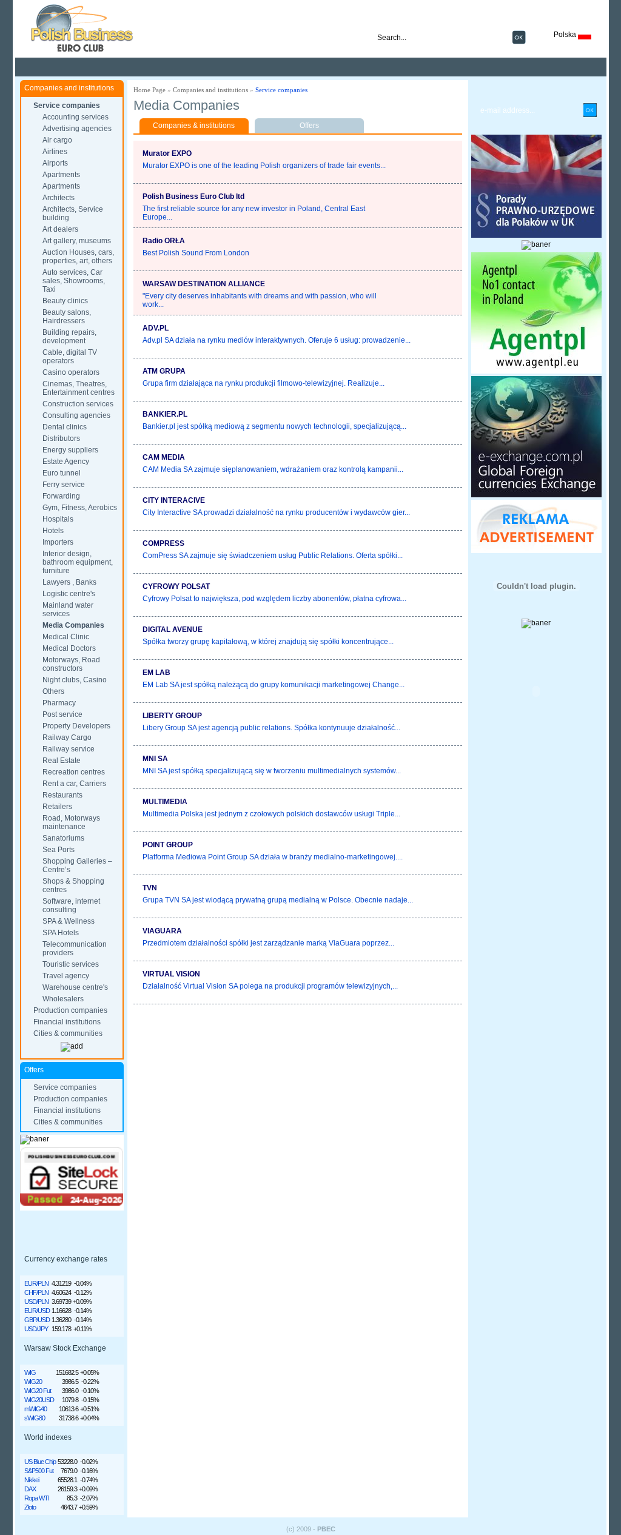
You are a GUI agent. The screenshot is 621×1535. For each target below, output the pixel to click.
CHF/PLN (36, 1292)
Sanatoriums (63, 838)
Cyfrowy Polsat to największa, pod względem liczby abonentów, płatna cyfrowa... (274, 598)
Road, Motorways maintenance (71, 822)
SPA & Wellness (68, 921)
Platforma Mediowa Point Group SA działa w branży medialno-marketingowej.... (273, 857)
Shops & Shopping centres (73, 885)
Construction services (77, 404)
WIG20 (33, 1381)
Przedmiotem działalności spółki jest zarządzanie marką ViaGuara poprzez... (268, 943)
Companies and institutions (210, 89)
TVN (150, 888)
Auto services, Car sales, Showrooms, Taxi (73, 281)
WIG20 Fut (37, 1390)
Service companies (66, 105)
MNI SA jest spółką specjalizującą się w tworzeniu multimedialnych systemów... (272, 771)
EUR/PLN (36, 1283)
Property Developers (76, 726)
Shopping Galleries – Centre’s (77, 865)
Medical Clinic (65, 637)
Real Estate (61, 760)
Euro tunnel (61, 473)
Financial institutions (67, 1022)
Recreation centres (73, 772)
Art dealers (60, 229)
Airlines (54, 151)
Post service (62, 714)
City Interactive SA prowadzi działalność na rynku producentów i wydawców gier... (276, 512)
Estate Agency (65, 461)
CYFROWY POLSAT (176, 586)
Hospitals (57, 519)
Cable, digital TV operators (69, 356)
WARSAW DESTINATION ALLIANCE (204, 284)
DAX (30, 1489)
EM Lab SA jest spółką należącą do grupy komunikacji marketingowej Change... (273, 684)
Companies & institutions (194, 125)
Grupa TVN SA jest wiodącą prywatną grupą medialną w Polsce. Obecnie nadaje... (278, 900)
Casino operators (70, 372)
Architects (58, 197)
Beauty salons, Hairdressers (66, 316)
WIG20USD (39, 1399)
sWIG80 (34, 1418)
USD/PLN (36, 1301)
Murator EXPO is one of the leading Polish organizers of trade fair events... (264, 165)
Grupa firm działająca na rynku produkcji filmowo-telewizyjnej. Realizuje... (263, 383)
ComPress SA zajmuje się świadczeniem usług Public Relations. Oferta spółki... (273, 555)
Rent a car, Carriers (74, 783)
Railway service (68, 749)
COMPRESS (163, 543)
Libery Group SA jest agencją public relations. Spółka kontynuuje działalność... (271, 728)
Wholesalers (63, 999)
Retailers (57, 806)
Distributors (61, 438)
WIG (30, 1372)
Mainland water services (67, 609)
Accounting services (75, 117)
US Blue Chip (40, 1461)
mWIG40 (35, 1408)
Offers (309, 125)
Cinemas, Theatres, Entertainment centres (78, 388)
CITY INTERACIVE (174, 500)
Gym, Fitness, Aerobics (79, 507)
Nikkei (31, 1479)
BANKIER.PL (165, 414)
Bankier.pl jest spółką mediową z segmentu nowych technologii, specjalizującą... (274, 426)
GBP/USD (37, 1319)
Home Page (149, 89)
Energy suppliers (70, 450)
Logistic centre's (68, 593)
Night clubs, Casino (74, 680)
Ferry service (63, 484)
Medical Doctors (69, 648)
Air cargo (57, 140)
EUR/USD (37, 1310)
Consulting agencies (76, 415)
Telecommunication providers (74, 948)
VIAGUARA (162, 931)
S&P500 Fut (38, 1470)
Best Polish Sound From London (196, 253)
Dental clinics (64, 427)
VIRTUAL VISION (171, 974)
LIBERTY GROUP (172, 715)
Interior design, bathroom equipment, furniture (77, 562)
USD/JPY (36, 1328)
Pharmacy (59, 703)
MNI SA (155, 758)
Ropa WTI (36, 1498)
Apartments (61, 174)
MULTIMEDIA (165, 802)
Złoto (30, 1507)
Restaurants (62, 795)
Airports (55, 163)
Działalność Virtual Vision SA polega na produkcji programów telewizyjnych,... (270, 986)
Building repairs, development (69, 336)
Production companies (70, 1010)
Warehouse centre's (75, 987)
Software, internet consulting (71, 905)
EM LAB (156, 672)
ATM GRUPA (164, 371)
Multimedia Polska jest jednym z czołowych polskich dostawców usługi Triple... (271, 814)
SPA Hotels (60, 933)
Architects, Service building (72, 213)
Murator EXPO (167, 153)
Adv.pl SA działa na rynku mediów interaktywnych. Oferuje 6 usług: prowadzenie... (277, 340)
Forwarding (61, 496)
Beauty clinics (65, 301)
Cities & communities (67, 1033)
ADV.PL (156, 328)
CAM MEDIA (164, 457)
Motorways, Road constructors (71, 664)
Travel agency (65, 976)
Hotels (53, 530)
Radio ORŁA (164, 241)
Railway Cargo (67, 737)
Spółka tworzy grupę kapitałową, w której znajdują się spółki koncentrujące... (268, 641)
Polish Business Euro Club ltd (193, 196)
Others (53, 691)
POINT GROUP (168, 845)
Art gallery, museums (76, 241)
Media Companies (73, 625)
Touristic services (70, 964)
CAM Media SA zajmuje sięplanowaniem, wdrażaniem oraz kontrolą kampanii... (273, 469)
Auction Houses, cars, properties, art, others (78, 256)
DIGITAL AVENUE (173, 629)
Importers (57, 542)
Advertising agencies (77, 128)
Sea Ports (58, 849)
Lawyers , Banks (69, 582)
